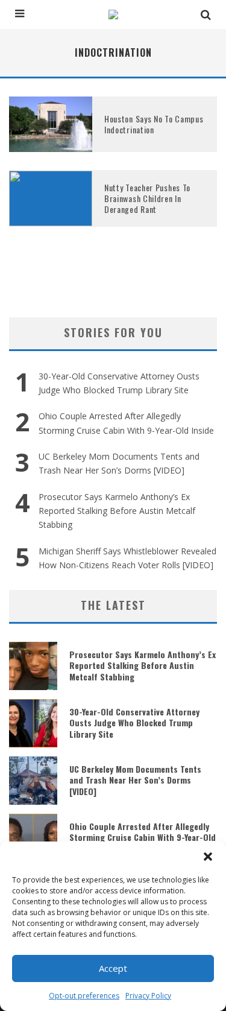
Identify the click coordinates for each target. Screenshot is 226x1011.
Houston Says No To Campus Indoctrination (154, 124)
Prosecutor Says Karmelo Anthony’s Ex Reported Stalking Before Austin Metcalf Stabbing (117, 511)
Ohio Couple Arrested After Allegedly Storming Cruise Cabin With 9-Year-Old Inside (142, 837)
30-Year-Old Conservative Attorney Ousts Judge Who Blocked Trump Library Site (134, 722)
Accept (113, 968)
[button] (208, 857)
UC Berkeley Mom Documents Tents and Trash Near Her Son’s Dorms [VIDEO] (135, 779)
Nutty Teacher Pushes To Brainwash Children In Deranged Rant (147, 198)
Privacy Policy (148, 995)
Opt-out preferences (84, 995)
